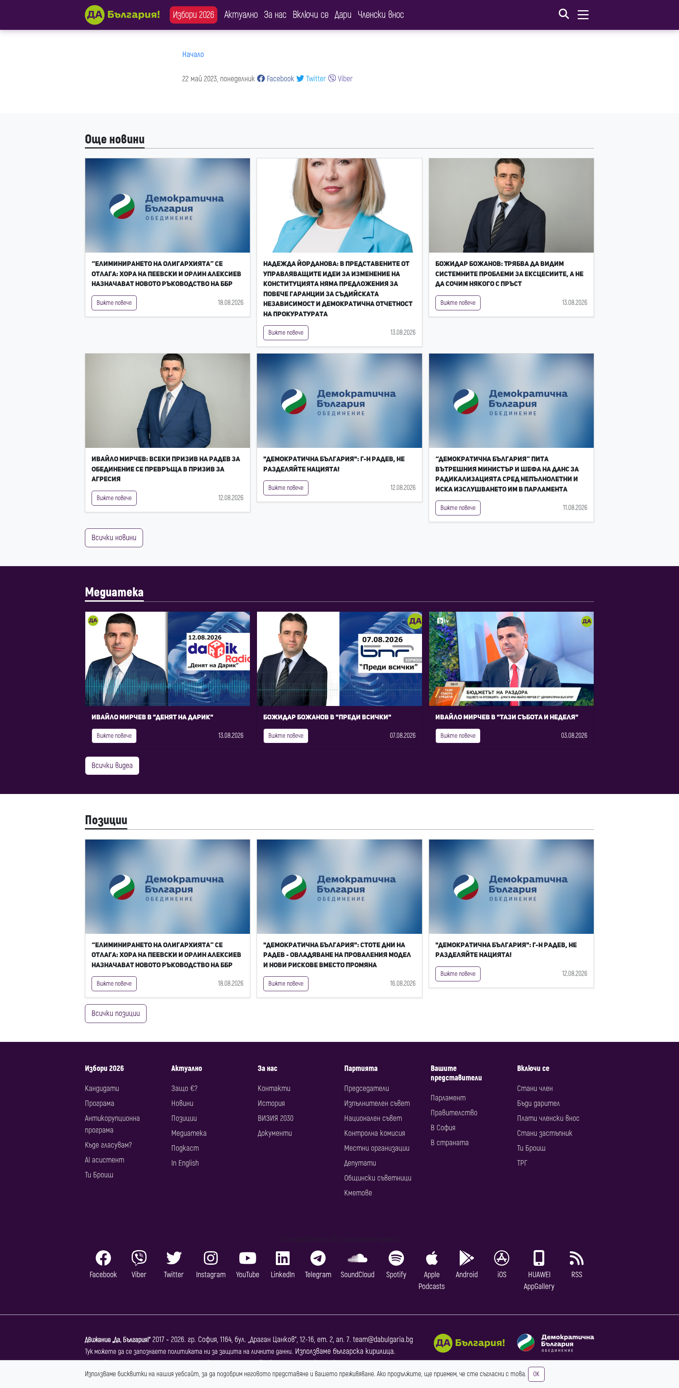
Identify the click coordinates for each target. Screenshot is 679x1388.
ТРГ (522, 1163)
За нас (275, 14)
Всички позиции (116, 1013)
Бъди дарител (538, 1103)
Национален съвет (373, 1118)
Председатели (366, 1088)
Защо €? (184, 1088)
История (271, 1103)
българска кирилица (363, 1351)
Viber (344, 79)
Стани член (535, 1088)
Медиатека (114, 592)
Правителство (454, 1113)
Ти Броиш (99, 1175)
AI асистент (104, 1160)
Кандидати (102, 1088)
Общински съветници (377, 1178)
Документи (275, 1133)
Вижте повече (114, 303)
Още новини (115, 139)
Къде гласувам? (108, 1145)
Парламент (448, 1098)
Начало (193, 54)
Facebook (279, 79)
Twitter (315, 79)
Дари (343, 14)
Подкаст (185, 1148)
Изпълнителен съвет (377, 1103)
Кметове (358, 1193)
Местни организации (376, 1148)
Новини (182, 1103)
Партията (361, 1068)
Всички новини (114, 538)
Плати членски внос (548, 1118)
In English (185, 1163)
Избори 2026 (193, 14)
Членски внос (381, 14)
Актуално (241, 14)
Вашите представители (456, 1073)
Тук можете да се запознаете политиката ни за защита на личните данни (188, 1352)
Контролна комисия (374, 1133)
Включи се (310, 14)
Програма (99, 1103)
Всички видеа (112, 765)
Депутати (360, 1163)
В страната (450, 1143)
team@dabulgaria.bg (383, 1339)
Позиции (106, 820)
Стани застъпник (545, 1133)
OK (536, 1374)
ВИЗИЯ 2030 (276, 1118)
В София (443, 1128)
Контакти (274, 1088)
